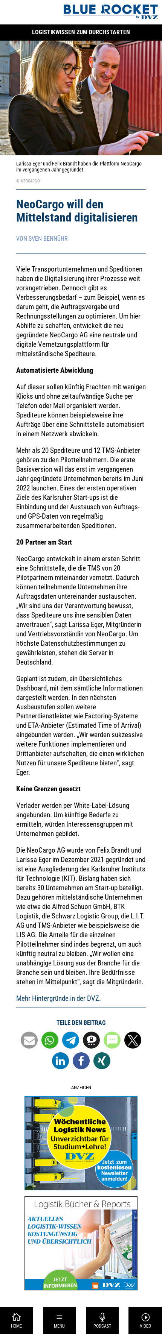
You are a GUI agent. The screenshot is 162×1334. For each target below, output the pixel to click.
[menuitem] (17, 1320)
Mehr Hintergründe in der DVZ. (58, 998)
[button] (29, 1040)
